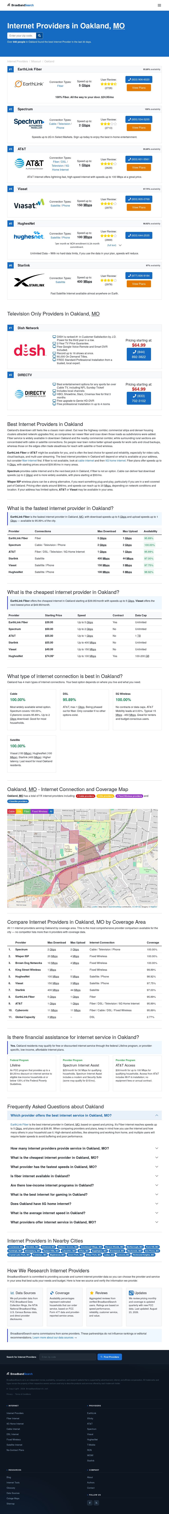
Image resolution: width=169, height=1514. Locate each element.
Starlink (13, 558)
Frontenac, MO (40, 1254)
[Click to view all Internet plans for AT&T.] (29, 163)
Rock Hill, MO (152, 1246)
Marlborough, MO (135, 1246)
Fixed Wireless (39, 811)
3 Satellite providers (18, 801)
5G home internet (115, 460)
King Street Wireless (28, 970)
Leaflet (94, 906)
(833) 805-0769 (140, 199)
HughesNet (16, 572)
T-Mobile (91, 1444)
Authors (91, 1482)
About (90, 1477)
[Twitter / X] (96, 1502)
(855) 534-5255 (140, 119)
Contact (91, 1487)
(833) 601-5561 (140, 159)
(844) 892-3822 (139, 354)
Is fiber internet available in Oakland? (40, 1175)
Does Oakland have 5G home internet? (41, 1203)
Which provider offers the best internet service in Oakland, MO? (61, 1115)
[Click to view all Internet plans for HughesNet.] (29, 235)
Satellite (55, 205)
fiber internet (29, 460)
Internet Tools (13, 1482)
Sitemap (11, 1503)
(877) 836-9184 (140, 275)
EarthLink (91, 1413)
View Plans (139, 88)
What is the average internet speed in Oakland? (48, 1212)
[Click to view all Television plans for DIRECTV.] (30, 394)
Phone (60, 128)
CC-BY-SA (136, 906)
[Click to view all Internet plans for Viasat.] (29, 203)
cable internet (86, 460)
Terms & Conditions (23, 1394)
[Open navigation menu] (159, 5)
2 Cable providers (85, 795)
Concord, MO (123, 1254)
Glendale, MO (32, 1246)
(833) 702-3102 (139, 398)
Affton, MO (84, 1250)
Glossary (11, 1487)
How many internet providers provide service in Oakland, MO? (60, 1148)
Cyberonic (21, 1010)
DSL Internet (13, 1434)
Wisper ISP (22, 956)
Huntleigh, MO (15, 1250)
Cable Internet (13, 1428)
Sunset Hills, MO (51, 1250)
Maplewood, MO (57, 1254)
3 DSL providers (105, 795)
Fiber (60, 86)
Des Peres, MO (152, 1250)
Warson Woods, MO (114, 1246)
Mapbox (154, 906)
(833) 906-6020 (140, 79)
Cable (52, 124)
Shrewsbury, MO (32, 1250)
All (51, 811)
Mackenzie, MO (134, 1250)
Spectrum (15, 545)
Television (64, 124)
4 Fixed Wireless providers (129, 795)
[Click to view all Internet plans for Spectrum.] (29, 123)
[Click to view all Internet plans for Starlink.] (29, 280)
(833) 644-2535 (140, 235)
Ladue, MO (109, 1254)
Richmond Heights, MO (143, 1254)
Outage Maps (13, 1498)
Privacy (10, 1394)
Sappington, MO (99, 1250)
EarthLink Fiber (18, 538)
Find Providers (111, 1356)
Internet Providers (15, 1413)
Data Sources (13, 1493)
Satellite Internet (14, 1444)
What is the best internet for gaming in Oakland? (49, 1194)
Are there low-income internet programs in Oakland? (52, 1185)
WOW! (90, 1455)
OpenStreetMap (114, 906)
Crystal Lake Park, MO (19, 1254)
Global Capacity (25, 1017)
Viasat (12, 565)
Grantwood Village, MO (91, 1246)
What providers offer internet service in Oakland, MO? (53, 1222)
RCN (89, 1450)
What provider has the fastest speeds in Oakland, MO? (54, 1166)
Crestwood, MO (16, 1246)
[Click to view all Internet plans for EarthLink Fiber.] (29, 83)
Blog (9, 1477)
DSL (63, 162)
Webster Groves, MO (68, 1246)
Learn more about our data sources (53, 1337)
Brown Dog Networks (28, 963)
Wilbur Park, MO (93, 1254)
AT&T (12, 552)
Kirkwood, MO (48, 1246)
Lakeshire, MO (69, 1250)
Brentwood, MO (117, 1250)
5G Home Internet (60, 167)
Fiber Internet (13, 1418)
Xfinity (90, 1418)
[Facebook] (89, 1502)
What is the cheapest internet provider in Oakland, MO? (54, 1157)
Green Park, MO (75, 1254)
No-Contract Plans (15, 1450)
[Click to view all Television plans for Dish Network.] (30, 350)
